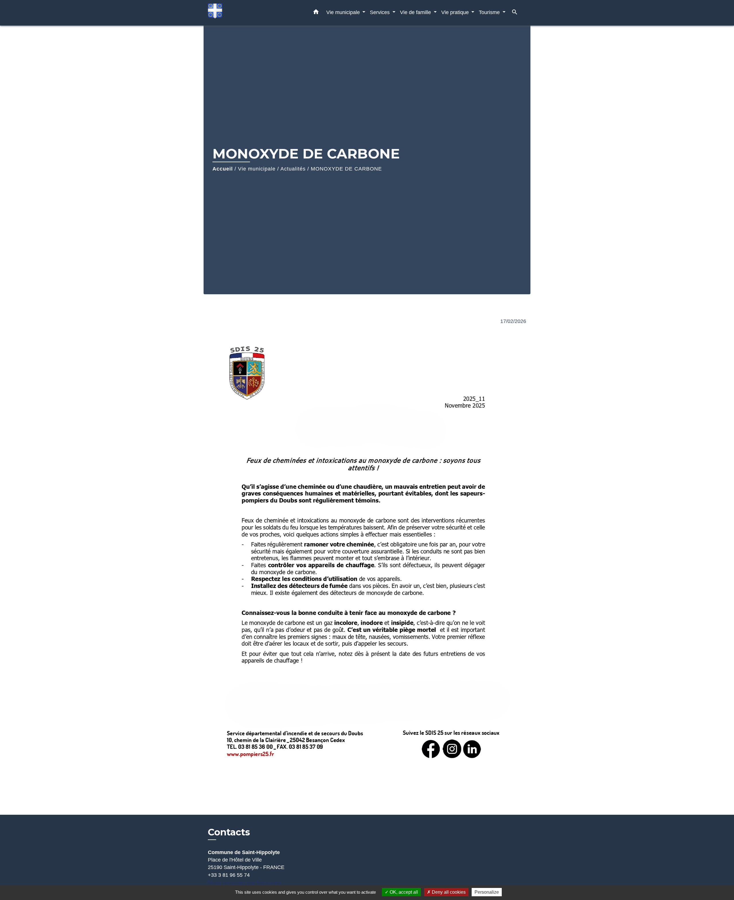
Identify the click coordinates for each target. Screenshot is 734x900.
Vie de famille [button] (416, 12)
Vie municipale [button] (343, 12)
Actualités (293, 169)
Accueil (222, 169)
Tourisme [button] (490, 12)
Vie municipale (257, 169)
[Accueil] (244, 13)
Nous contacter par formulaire (244, 883)
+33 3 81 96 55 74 (229, 875)
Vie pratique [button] (455, 12)
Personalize (487, 892)
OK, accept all (403, 892)
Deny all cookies (448, 892)
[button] (316, 13)
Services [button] (380, 12)
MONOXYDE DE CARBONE (346, 169)
